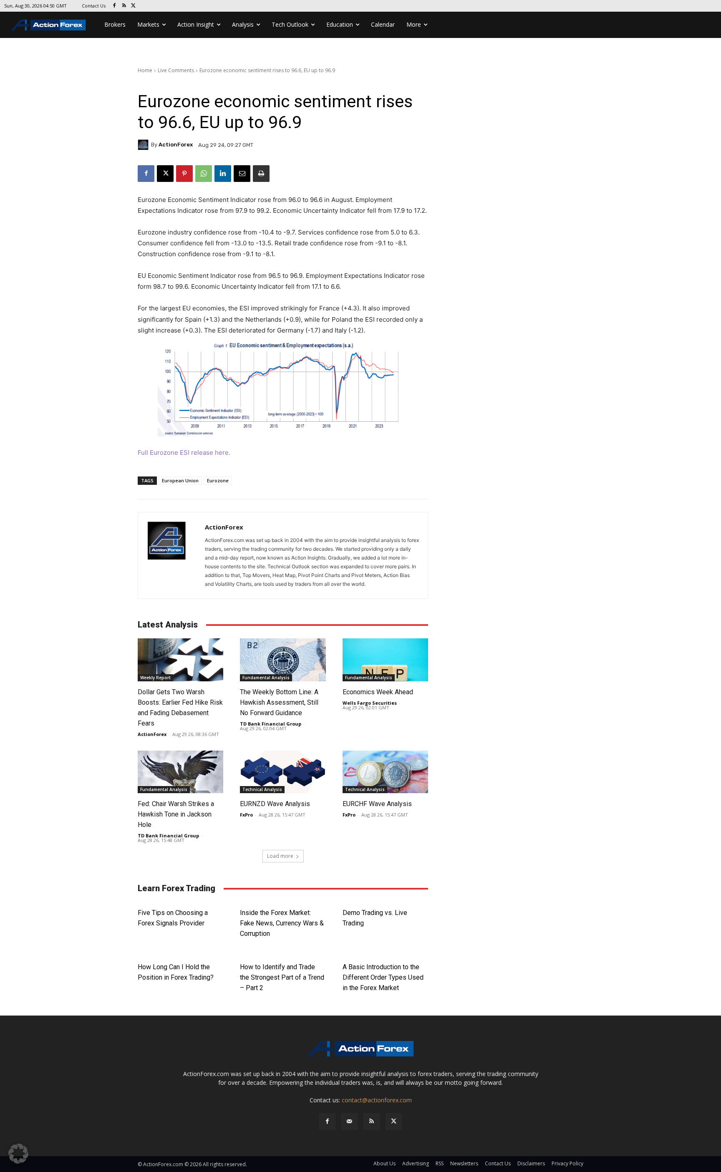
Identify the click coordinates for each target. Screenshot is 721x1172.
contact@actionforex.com (377, 1100)
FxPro (246, 815)
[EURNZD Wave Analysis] (282, 772)
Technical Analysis (262, 789)
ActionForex (176, 144)
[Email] (242, 173)
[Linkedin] (222, 173)
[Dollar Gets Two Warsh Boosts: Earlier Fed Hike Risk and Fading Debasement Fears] (180, 659)
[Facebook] (114, 6)
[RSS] (124, 6)
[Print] (261, 173)
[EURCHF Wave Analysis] (385, 772)
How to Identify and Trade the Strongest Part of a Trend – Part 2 (282, 977)
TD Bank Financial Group (270, 724)
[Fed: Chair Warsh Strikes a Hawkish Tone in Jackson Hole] (180, 772)
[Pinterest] (184, 173)
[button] (18, 1153)
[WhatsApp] (203, 173)
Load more (280, 855)
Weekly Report (155, 678)
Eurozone (218, 480)
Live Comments (176, 70)
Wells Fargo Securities (370, 703)
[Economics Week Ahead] (385, 659)
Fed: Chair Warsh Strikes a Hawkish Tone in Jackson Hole (176, 814)
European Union (180, 480)
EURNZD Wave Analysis (275, 804)
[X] (134, 6)
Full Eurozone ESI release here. (184, 452)
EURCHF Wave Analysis (377, 804)
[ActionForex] (144, 144)
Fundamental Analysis (266, 678)
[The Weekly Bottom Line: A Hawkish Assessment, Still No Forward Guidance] (282, 659)
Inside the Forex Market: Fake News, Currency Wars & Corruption (282, 923)
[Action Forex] (48, 25)
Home (145, 70)
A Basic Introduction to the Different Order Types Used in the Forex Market (383, 977)
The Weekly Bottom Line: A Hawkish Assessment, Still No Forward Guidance (279, 702)
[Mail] (349, 1121)
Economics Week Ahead (378, 692)
